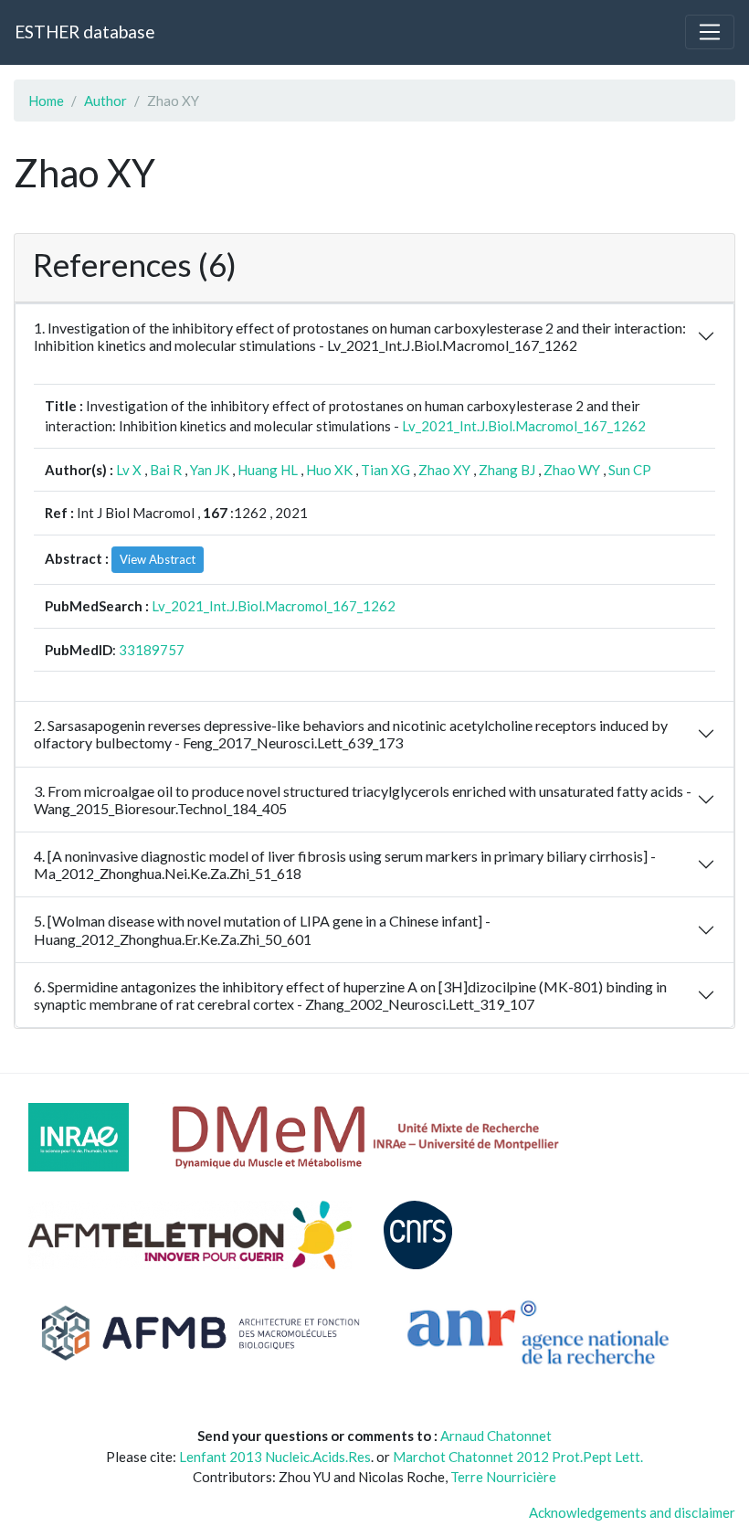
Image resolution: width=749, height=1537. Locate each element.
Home (46, 100)
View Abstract (157, 559)
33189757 (152, 649)
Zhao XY (444, 469)
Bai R (166, 469)
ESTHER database (84, 31)
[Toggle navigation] (709, 32)
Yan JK (209, 469)
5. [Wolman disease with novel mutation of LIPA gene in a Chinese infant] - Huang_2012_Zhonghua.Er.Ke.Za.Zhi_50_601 (262, 929)
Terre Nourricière (503, 1476)
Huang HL (267, 469)
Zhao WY (571, 469)
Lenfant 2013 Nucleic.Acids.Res (275, 1456)
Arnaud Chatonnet (496, 1435)
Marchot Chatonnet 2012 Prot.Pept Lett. (518, 1456)
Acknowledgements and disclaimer (632, 1512)
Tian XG (385, 469)
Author (105, 100)
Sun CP (629, 469)
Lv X (129, 469)
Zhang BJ (507, 469)
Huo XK (329, 469)
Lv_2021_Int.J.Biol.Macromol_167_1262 (524, 426)
